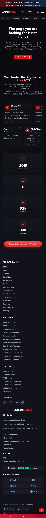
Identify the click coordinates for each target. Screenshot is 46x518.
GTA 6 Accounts (9, 322)
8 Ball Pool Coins (9, 391)
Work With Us (8, 448)
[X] (10, 402)
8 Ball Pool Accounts (10, 349)
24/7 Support (9, 516)
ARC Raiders (7, 280)
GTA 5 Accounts (9, 326)
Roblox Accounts (9, 336)
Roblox (5, 284)
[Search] (23, 12)
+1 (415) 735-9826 (24, 424)
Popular (16, 18)
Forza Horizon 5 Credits (12, 381)
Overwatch (7, 304)
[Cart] (38, 12)
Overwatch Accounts (11, 359)
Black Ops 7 (7, 311)
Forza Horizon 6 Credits (12, 385)
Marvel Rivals (8, 307)
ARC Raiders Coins (10, 388)
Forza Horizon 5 (9, 294)
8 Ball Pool (7, 301)
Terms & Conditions (10, 434)
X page (37, 2)
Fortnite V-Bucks (9, 375)
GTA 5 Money (8, 371)
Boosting (5, 18)
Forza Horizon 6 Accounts (13, 356)
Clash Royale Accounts (11, 346)
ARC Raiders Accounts (11, 339)
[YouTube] (16, 402)
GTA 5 (5, 270)
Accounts (26, 18)
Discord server (17, 2)
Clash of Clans (8, 287)
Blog (4, 458)
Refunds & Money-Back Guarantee (16, 441)
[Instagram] (22, 402)
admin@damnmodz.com (16, 420)
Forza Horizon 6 (9, 297)
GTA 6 (5, 267)
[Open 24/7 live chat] (41, 510)
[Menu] (42, 12)
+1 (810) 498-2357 (31, 428)
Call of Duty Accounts (11, 332)
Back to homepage (23, 57)
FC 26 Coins (7, 378)
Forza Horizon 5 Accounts (13, 353)
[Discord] (5, 402)
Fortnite (6, 273)
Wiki (35, 18)
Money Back (23, 516)
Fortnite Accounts (9, 329)
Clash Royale (8, 290)
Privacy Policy (8, 438)
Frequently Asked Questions (13, 461)
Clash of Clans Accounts (12, 343)
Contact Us (7, 445)
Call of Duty (7, 277)
